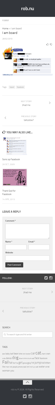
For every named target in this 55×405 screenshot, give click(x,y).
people (15, 367)
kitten (47, 362)
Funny (5, 20)
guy (29, 362)
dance (9, 358)
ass (3, 354)
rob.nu (27, 8)
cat (38, 353)
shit (28, 367)
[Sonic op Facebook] (14, 146)
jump (38, 362)
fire (16, 363)
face (37, 358)
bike (20, 354)
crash (48, 354)
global (25, 363)
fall (10, 362)
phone (20, 367)
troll (31, 367)
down (21, 358)
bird (24, 354)
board (12, 87)
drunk (29, 358)
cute (4, 358)
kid (43, 362)
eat (33, 358)
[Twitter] (46, 278)
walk (36, 367)
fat (14, 363)
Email (31, 241)
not (11, 367)
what (47, 367)
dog (15, 357)
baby (8, 353)
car (33, 353)
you (12, 370)
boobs (28, 354)
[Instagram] (51, 278)
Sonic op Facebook (11, 159)
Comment (10, 221)
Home (5, 28)
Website (9, 252)
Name (8, 241)
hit (32, 362)
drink (25, 358)
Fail (5, 362)
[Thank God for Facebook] (14, 177)
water (42, 366)
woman (6, 370)
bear (16, 353)
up (34, 367)
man (7, 367)
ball (11, 353)
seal (24, 367)
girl (20, 362)
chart (43, 354)
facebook (20, 87)
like (3, 366)
